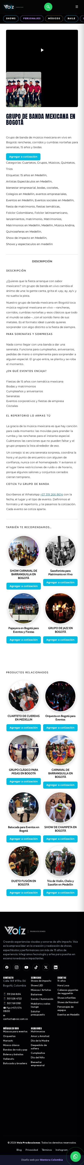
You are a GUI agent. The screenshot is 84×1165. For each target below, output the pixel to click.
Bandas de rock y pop (15, 1049)
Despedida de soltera (39, 1047)
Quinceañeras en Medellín (23, 231)
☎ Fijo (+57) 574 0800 (12, 1009)
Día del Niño (38, 1057)
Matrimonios (52, 219)
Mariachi (8, 1040)
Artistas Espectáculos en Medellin (29, 181)
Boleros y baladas (13, 1054)
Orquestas (9, 1036)
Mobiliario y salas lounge (40, 1005)
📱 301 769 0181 (12, 1003)
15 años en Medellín (33, 175)
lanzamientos (15, 219)
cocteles (52, 187)
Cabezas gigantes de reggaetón (67, 991)
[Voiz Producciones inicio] (42, 930)
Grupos (42, 162)
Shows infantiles (66, 997)
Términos (47, 1150)
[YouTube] (26, 967)
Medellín (47, 225)
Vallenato (8, 1058)
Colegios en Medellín (20, 194)
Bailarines (36, 994)
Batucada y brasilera (15, 1063)
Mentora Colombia (51, 1159)
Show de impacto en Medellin (26, 238)
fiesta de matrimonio (20, 206)
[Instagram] (16, 967)
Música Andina (64, 225)
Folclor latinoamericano (51, 213)
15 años (61, 980)
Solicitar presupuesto (38, 1013)
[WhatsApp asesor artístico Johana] (75, 1156)
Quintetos (68, 162)
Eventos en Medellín (19, 200)
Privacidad (32, 1150)
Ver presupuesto (41, 1122)
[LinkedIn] (55, 967)
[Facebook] (7, 967)
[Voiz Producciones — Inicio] (13, 7)
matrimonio (34, 219)
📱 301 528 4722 (12, 998)
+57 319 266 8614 (51, 494)
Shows (10, 18)
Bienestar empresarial (38, 1063)
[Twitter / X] (46, 967)
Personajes (32, 18)
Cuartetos (29, 162)
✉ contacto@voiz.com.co (15, 1017)
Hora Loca (63, 985)
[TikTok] (36, 967)
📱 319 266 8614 (12, 994)
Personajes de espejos (65, 1008)
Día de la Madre (40, 1040)
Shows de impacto (41, 980)
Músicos (54, 18)
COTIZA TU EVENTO (42, 1111)
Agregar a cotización (23, 156)
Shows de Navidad (67, 1002)
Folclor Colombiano (19, 213)
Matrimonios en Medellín (23, 225)
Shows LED (37, 985)
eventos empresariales (51, 194)
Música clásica (11, 1045)
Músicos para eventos (15, 1031)
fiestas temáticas (48, 206)
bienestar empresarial (21, 187)
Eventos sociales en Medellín (54, 200)
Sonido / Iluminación (42, 998)
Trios (9, 169)
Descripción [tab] (42, 261)
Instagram (62, 1150)
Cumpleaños (38, 1052)
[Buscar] (48, 7)
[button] (42, 50)
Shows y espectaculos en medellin (29, 244)
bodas (41, 187)
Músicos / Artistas (41, 989)
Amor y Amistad (40, 1036)
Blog (19, 1150)
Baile (71, 18)
